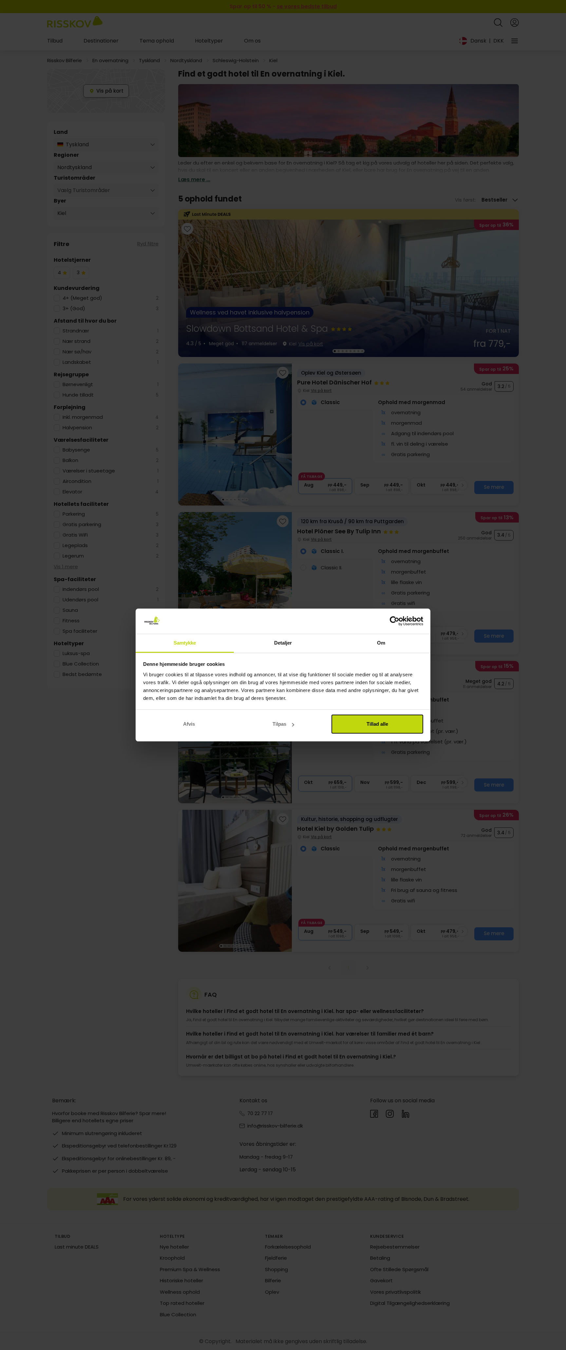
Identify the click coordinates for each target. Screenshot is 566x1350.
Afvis (189, 724)
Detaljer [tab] (283, 643)
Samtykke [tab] (185, 643)
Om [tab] (381, 643)
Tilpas (279, 724)
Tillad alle (377, 724)
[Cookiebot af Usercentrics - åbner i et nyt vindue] (394, 621)
